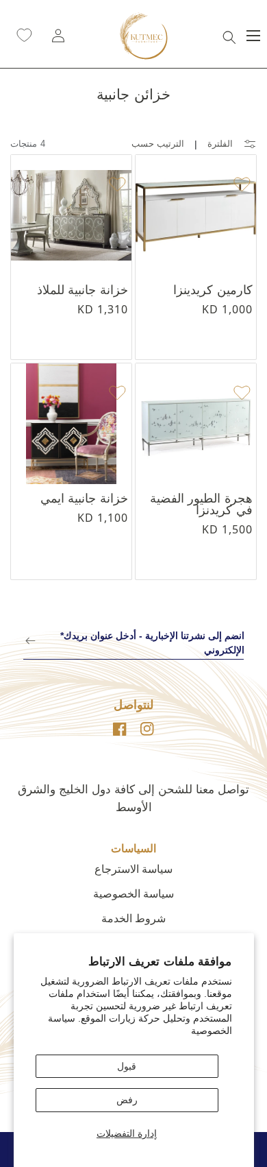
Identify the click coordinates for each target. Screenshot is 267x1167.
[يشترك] (31, 640)
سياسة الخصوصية (133, 894)
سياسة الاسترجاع (133, 869)
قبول (126, 1066)
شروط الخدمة (133, 918)
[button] (229, 36)
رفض (127, 1099)
